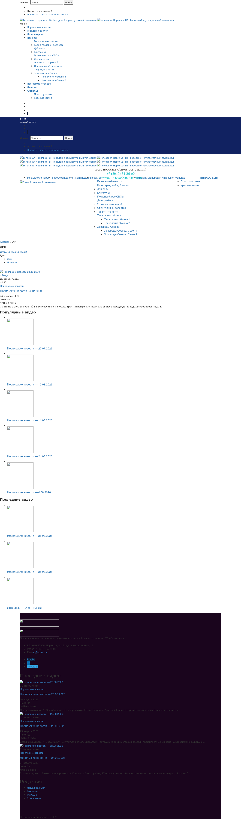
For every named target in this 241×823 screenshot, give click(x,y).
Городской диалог (37, 30)
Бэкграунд (40, 51)
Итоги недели (35, 34)
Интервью (32, 87)
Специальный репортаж (48, 66)
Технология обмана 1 (53, 76)
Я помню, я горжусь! (46, 62)
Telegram (32, 666)
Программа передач (39, 83)
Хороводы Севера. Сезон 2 (120, 234)
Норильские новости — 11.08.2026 (29, 420)
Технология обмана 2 (53, 80)
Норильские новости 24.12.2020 (21, 291)
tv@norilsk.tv (40, 652)
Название (12, 262)
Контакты (32, 791)
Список (11, 251)
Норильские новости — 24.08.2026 (29, 456)
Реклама (32, 794)
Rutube (31, 659)
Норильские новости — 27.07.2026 (29, 348)
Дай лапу (39, 48)
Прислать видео (209, 177)
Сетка (3, 251)
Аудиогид (32, 90)
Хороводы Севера (108, 226)
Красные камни (43, 97)
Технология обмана (45, 73)
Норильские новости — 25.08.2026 (29, 572)
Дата (10, 259)
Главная (5, 241)
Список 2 (21, 251)
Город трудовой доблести (49, 44)
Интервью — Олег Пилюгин (25, 608)
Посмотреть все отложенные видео (47, 14)
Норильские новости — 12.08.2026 (29, 384)
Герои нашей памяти (46, 41)
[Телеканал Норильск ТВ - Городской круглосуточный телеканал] (58, 19)
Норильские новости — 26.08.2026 (29, 536)
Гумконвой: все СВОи (46, 55)
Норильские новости (39, 27)
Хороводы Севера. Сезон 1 (120, 230)
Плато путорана (43, 94)
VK (28, 663)
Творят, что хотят (44, 69)
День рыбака (41, 59)
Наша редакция (36, 787)
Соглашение (34, 798)
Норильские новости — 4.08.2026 (29, 492)
